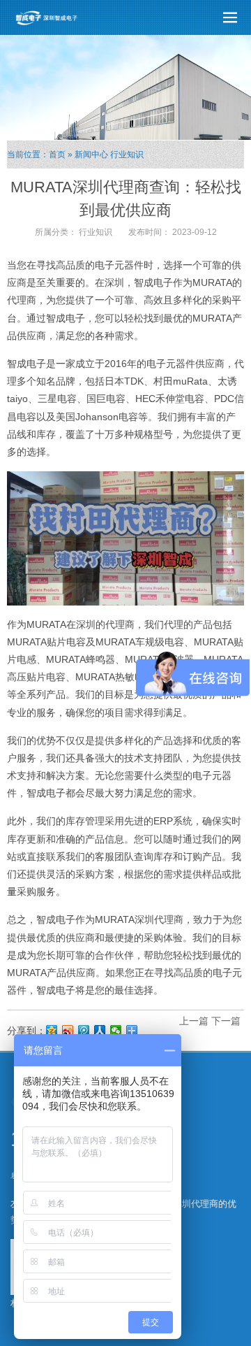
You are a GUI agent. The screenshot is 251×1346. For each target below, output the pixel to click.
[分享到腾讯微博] (84, 1030)
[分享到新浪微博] (68, 1030)
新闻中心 (91, 154)
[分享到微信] (116, 1030)
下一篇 (226, 1020)
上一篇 (193, 1020)
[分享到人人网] (100, 1030)
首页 (57, 154)
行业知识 (127, 154)
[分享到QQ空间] (52, 1030)
